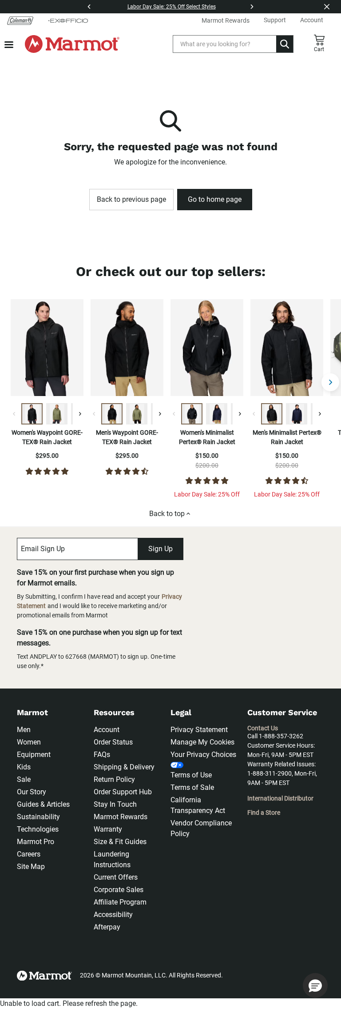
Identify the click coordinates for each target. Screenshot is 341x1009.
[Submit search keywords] (284, 44)
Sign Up (160, 549)
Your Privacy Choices (203, 754)
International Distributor (280, 798)
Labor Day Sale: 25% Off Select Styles (171, 7)
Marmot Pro (35, 841)
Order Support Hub (123, 792)
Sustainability (38, 817)
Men (24, 729)
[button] (315, 985)
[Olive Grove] (56, 413)
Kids (24, 767)
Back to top (167, 513)
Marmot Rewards (120, 817)
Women (29, 742)
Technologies (38, 829)
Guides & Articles (43, 804)
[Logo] (72, 44)
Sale (24, 779)
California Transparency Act (197, 805)
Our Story (31, 792)
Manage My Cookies (202, 742)
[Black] (32, 413)
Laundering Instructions (112, 859)
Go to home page (215, 199)
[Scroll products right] (330, 382)
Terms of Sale (192, 787)
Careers (28, 854)
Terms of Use (191, 775)
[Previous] (89, 6)
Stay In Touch (115, 804)
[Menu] (9, 44)
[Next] (251, 6)
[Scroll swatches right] (79, 413)
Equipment (34, 754)
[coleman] (20, 20)
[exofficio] (67, 20)
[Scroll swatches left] (14, 413)
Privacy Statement (199, 729)
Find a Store (263, 812)
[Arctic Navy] (216, 413)
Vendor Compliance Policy (201, 828)
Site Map (31, 866)
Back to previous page (131, 199)
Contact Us (262, 728)
